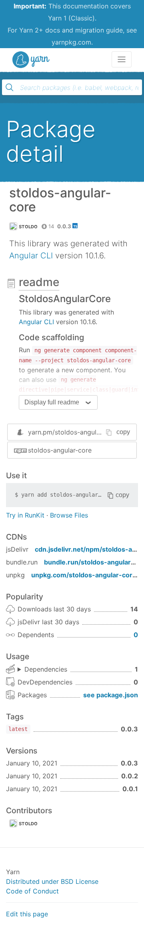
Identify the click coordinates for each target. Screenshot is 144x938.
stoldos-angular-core (60, 450)
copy (123, 431)
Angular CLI (31, 255)
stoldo (28, 226)
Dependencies (45, 669)
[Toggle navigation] (122, 59)
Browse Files (69, 515)
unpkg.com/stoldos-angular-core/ (85, 575)
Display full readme (51, 402)
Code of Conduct (32, 891)
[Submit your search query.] (9, 87)
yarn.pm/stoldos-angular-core (73, 432)
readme (39, 282)
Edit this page (27, 914)
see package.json (110, 695)
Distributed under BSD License (52, 881)
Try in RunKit (25, 515)
